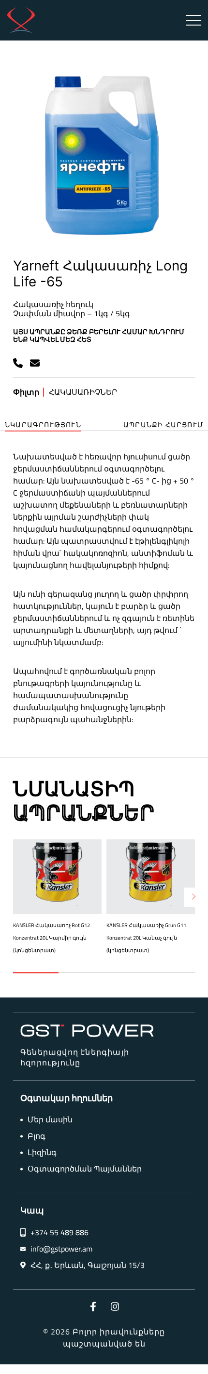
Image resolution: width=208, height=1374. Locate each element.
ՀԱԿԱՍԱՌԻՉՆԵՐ (83, 392)
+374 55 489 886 (59, 1232)
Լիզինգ (42, 1152)
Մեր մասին (50, 1119)
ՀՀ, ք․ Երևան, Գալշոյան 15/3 (87, 1265)
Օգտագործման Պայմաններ (85, 1168)
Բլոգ (36, 1136)
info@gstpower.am (61, 1248)
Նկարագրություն (43, 425)
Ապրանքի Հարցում (163, 425)
